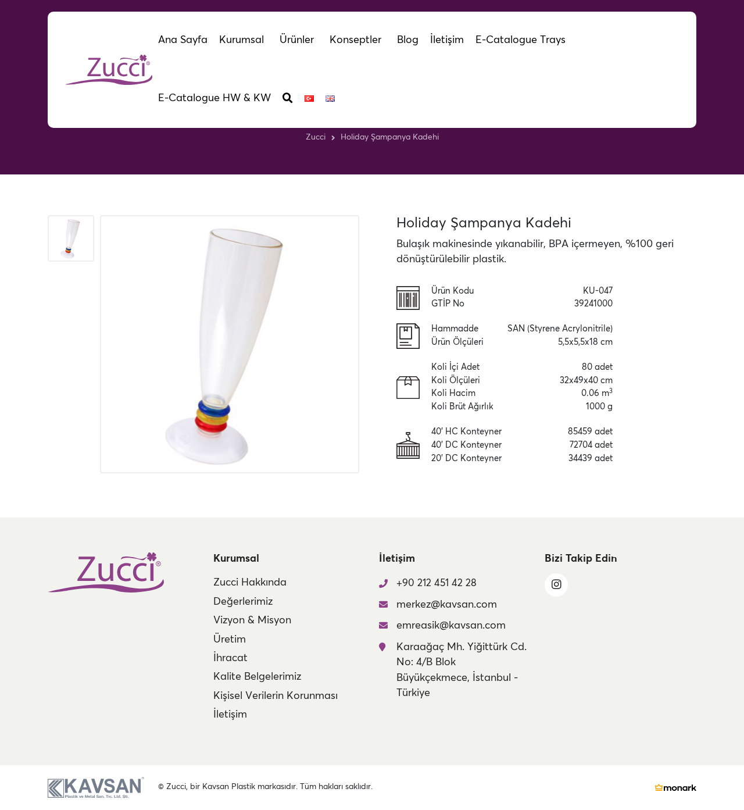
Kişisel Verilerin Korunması (275, 696)
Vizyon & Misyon (252, 620)
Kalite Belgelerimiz (257, 677)
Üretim (229, 639)
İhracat (230, 658)
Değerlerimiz (243, 602)
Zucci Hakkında (250, 582)
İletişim (230, 714)
